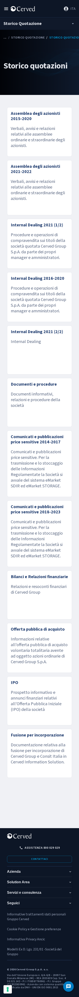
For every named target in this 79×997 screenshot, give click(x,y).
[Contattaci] (68, 986)
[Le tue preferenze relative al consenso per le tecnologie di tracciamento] (8, 989)
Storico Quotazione (28, 37)
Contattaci (39, 859)
